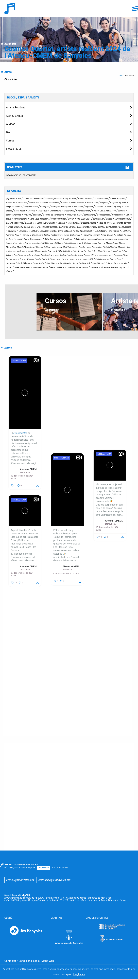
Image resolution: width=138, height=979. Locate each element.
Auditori (10, 124)
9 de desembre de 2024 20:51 (66, 573)
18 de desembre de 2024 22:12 (22, 477)
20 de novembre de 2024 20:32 (64, 717)
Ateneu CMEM (14, 115)
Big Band (129, 75)
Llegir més (79, 974)
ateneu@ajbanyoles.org (20, 880)
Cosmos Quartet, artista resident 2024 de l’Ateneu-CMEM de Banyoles (67, 52)
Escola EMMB (14, 149)
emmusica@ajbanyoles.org (54, 880)
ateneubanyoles (25, 472)
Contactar (10, 960)
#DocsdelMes (20, 433)
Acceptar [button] (66, 974)
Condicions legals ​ (29, 960)
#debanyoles (60, 438)
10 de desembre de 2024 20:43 (107, 528)
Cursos (10, 140)
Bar (8, 132)
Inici (121, 75)
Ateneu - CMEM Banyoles (29, 469)
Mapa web (47, 960)
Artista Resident (15, 107)
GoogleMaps (43, 868)
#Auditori (58, 445)
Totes (14, 79)
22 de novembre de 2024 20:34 (107, 663)
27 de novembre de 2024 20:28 (22, 574)
